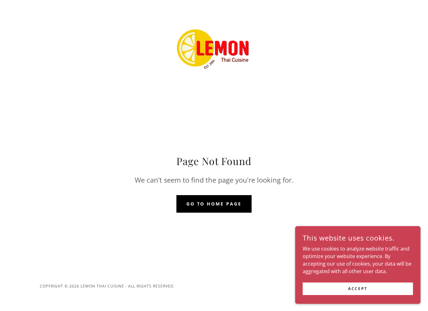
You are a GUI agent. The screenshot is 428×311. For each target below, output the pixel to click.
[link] (214, 48)
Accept (357, 288)
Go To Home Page (214, 204)
